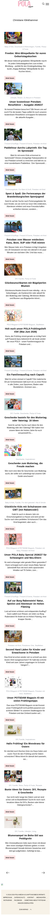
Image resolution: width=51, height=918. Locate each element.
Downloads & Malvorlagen (24, 47)
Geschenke (24, 413)
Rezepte (39, 785)
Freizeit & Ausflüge (12, 144)
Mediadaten (41, 897)
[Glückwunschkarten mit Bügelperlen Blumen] (13, 270)
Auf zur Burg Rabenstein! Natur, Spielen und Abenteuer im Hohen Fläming (25, 603)
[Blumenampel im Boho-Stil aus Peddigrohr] (13, 822)
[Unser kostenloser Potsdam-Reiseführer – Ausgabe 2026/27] (13, 88)
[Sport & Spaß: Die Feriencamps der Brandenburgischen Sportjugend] (13, 180)
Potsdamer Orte (28, 645)
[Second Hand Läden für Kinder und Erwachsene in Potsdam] (13, 636)
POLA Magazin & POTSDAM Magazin (21, 324)
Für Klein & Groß (25, 189)
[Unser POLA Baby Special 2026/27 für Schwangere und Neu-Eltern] (13, 539)
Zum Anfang (23, 909)
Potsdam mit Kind (39, 144)
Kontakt (30, 897)
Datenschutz (19, 897)
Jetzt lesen (9, 78)
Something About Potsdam (34, 900)
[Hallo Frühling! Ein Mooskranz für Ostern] (13, 730)
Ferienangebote (12, 189)
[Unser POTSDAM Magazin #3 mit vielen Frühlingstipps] (13, 682)
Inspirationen (30, 459)
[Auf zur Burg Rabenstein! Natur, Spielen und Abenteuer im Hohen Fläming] (13, 587)
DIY (16, 279)
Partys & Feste (30, 279)
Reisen (20, 98)
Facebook (18, 900)
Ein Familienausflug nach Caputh (25, 374)
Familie (38, 47)
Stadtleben (40, 324)
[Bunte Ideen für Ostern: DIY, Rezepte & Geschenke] (13, 776)
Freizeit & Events (26, 144)
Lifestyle (13, 98)
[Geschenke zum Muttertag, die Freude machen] (13, 450)
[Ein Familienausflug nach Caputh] (13, 361)
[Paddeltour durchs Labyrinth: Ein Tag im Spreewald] (13, 134)
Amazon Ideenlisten (25, 903)
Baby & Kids (9, 47)
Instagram (7, 900)
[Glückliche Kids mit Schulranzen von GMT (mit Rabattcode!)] (13, 493)
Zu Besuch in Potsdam (32, 98)
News (21, 785)
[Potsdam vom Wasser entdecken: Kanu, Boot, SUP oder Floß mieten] (13, 226)
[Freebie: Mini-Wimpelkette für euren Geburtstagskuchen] (13, 38)
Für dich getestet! (28, 502)
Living (34, 831)
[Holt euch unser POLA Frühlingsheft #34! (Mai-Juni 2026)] (13, 315)
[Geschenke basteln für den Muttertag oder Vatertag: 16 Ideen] (13, 404)
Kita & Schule (41, 502)
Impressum (7, 897)
